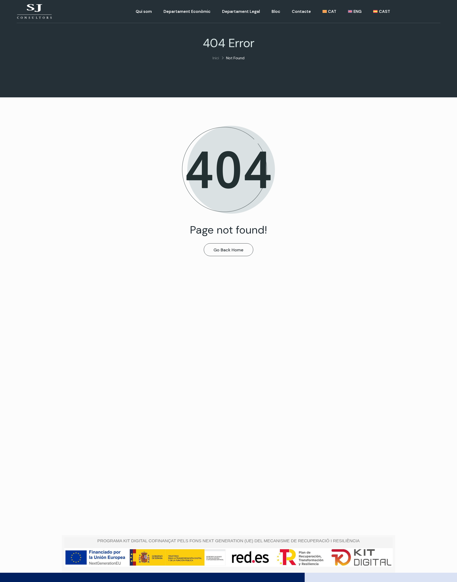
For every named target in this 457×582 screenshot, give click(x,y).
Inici (216, 57)
